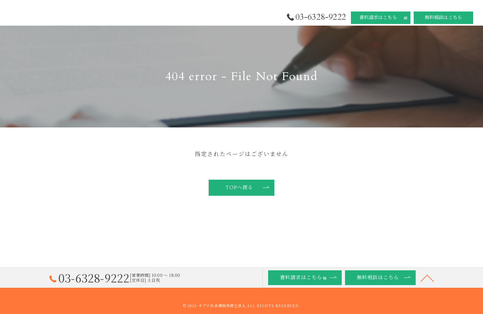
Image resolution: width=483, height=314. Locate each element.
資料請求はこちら (378, 17)
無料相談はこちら (443, 17)
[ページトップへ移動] (427, 277)
